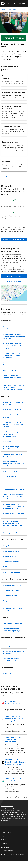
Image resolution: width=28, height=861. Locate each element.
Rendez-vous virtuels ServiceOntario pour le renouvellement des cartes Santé (13, 524)
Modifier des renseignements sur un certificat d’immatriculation (13, 434)
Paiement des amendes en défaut (12, 364)
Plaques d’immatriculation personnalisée (12, 455)
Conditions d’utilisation (7, 851)
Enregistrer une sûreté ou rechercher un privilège (12, 630)
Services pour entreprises (12, 646)
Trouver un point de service (14, 281)
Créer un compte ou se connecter (14, 239)
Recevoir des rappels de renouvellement (11, 107)
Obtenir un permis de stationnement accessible (12, 376)
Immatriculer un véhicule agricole (12, 416)
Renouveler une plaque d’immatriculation (11, 448)
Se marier (6, 162)
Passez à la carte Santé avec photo (13, 515)
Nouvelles (4, 843)
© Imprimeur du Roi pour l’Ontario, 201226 (13, 854)
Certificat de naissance (11, 551)
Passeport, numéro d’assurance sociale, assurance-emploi (12, 704)
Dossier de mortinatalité (12, 572)
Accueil (3, 10)
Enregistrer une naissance (12, 142)
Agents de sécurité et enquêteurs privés (11, 660)
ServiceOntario (12, 10)
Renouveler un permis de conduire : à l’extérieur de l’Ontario (12, 346)
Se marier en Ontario (10, 556)
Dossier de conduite (10, 370)
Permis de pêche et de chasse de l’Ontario (13, 780)
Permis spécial (8, 441)
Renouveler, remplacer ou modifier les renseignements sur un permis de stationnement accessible (13, 386)
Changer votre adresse (11, 126)
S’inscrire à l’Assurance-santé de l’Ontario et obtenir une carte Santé (13, 497)
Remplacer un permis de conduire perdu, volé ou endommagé (12, 355)
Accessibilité (4, 836)
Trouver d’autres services (14, 177)
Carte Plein (7, 673)
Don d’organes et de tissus (12, 533)
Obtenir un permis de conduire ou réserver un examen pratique (14, 719)
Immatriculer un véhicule (12, 410)
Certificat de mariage (11, 561)
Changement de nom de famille (11, 602)
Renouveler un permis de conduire (12, 77)
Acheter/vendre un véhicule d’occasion (13, 403)
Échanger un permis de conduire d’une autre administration (13, 739)
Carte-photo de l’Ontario (12, 585)
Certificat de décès (10, 567)
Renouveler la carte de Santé (13, 92)
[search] (14, 3)
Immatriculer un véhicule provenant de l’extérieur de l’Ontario (13, 424)
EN (9, 3)
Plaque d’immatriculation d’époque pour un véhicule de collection (14, 464)
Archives (3, 839)
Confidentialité (5, 847)
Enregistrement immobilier (12, 623)
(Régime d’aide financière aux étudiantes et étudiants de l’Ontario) (15, 762)
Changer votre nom (10, 595)
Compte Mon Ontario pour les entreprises (13, 652)
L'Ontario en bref (6, 832)
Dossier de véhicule (10, 471)
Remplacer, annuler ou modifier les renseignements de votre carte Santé (13, 506)
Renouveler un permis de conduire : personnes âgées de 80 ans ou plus (14, 336)
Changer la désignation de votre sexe (12, 609)
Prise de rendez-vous (14, 276)
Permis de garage (9, 476)
